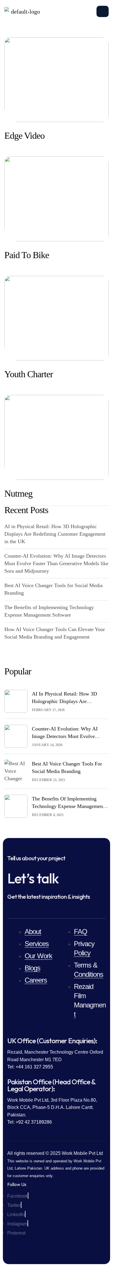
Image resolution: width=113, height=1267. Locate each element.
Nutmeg (18, 493)
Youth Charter (28, 374)
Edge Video (24, 135)
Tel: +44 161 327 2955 (30, 1066)
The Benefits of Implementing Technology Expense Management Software (68, 806)
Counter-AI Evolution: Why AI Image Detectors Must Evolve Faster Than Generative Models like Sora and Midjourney (56, 563)
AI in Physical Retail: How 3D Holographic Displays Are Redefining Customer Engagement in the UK (54, 534)
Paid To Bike (26, 255)
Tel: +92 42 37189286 (29, 1122)
